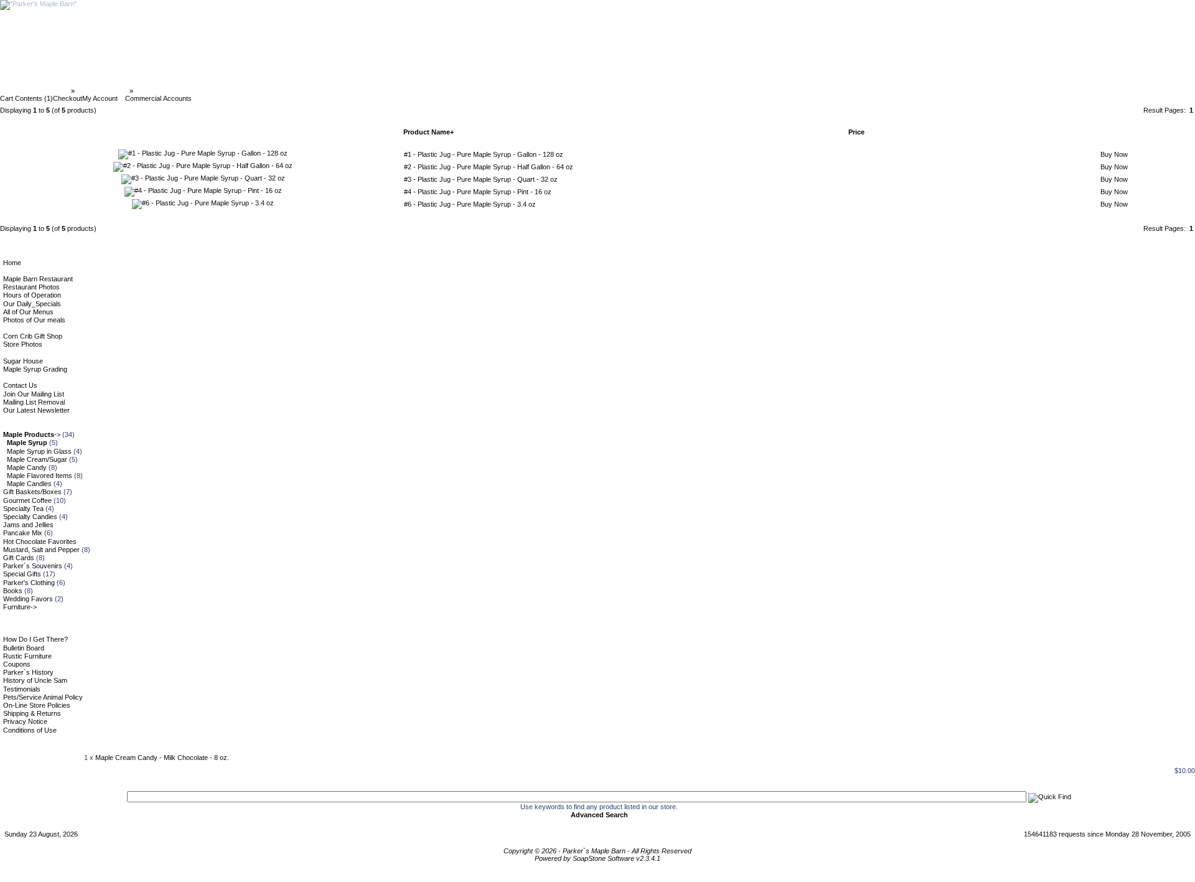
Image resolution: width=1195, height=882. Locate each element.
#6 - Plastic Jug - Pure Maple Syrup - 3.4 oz (470, 204)
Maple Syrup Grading (35, 369)
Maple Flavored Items (39, 475)
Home (12, 262)
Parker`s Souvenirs (32, 566)
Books (12, 590)
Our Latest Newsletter (36, 410)
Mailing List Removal (34, 402)
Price (856, 132)
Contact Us (20, 385)
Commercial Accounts (158, 98)
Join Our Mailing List (33, 394)
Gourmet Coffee (27, 500)
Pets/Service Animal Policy (43, 697)
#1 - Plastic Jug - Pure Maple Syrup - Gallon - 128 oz (483, 154)
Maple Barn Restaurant (38, 279)
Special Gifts (22, 574)
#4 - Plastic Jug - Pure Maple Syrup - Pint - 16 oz (477, 191)
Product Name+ (428, 132)
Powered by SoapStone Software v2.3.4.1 (597, 858)
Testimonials (21, 689)
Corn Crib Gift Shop (32, 336)
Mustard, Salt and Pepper (41, 549)
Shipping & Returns (32, 713)
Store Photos (22, 344)
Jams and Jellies (28, 524)
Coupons (16, 664)
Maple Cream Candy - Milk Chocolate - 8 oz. (162, 757)
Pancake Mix (22, 533)
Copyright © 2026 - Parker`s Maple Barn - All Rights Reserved (597, 851)
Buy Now (1114, 154)
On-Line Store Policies (36, 705)
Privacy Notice (25, 721)
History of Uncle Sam (35, 680)
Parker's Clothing (29, 582)
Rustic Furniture (27, 656)
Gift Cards (18, 557)
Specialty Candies (30, 516)
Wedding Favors (28, 599)
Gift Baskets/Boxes (32, 491)
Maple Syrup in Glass (39, 451)
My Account (100, 98)
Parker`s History (28, 672)
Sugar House (23, 361)
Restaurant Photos (31, 287)
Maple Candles (29, 483)
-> (31, 434)
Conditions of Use (30, 730)
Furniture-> (20, 607)
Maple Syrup (155, 91)
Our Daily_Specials (32, 303)
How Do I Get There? (35, 639)
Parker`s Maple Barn (36, 91)
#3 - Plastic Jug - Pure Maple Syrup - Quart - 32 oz (481, 179)
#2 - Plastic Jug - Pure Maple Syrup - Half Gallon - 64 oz (488, 167)
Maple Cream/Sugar (37, 459)
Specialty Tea (23, 508)
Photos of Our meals (34, 320)
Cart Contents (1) (26, 98)
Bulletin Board (23, 648)
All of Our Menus (28, 312)
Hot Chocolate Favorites (40, 541)
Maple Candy (27, 467)
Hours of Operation (32, 295)
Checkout (67, 98)
